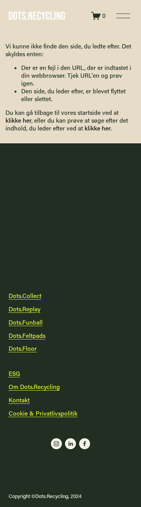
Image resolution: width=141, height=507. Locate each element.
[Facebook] (84, 443)
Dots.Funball (26, 322)
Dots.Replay (24, 309)
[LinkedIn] (70, 443)
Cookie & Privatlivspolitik (43, 413)
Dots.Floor (23, 348)
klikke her (18, 120)
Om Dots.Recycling (34, 387)
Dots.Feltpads (27, 335)
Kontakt (19, 400)
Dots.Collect (25, 296)
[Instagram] (56, 443)
